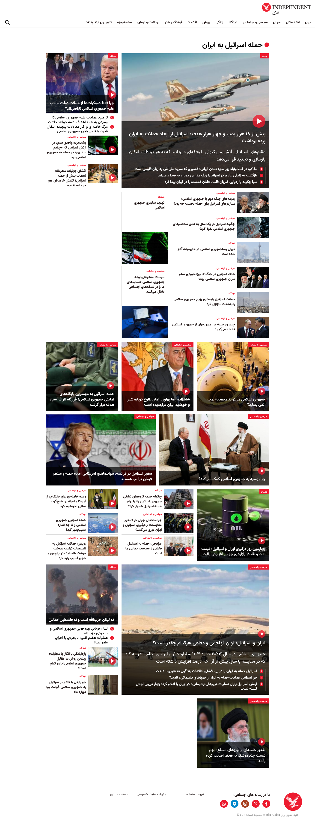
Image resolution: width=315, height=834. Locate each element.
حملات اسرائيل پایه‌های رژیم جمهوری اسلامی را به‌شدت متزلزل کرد (204, 302)
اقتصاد (192, 22)
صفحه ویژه (124, 22)
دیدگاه (233, 22)
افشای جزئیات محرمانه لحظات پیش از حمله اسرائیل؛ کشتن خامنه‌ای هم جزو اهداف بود (67, 178)
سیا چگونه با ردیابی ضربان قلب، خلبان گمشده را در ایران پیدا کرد (211, 182)
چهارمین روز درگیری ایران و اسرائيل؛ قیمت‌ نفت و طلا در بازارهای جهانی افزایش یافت (233, 551)
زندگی (219, 22)
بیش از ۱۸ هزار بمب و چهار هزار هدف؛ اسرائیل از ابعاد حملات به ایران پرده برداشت (197, 137)
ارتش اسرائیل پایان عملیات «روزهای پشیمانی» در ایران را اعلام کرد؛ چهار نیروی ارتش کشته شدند (196, 686)
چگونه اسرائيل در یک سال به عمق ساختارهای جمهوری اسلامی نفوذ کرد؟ (204, 226)
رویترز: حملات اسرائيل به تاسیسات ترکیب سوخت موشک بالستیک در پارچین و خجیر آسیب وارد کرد (67, 551)
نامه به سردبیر (119, 794)
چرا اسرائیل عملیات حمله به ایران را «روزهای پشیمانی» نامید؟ (213, 677)
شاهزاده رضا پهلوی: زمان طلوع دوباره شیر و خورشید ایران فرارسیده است (158, 402)
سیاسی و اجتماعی (255, 22)
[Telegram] (234, 804)
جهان (276, 22)
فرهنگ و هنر (173, 22)
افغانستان (293, 22)
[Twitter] (256, 804)
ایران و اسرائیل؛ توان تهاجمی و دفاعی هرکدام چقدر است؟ (209, 643)
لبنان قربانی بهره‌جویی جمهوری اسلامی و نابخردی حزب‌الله (79, 631)
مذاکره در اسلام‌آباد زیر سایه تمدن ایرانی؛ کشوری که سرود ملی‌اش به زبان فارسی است (195, 169)
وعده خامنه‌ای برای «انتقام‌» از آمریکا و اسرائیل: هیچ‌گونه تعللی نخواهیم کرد (66, 501)
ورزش (206, 22)
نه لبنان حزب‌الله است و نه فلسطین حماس (81, 620)
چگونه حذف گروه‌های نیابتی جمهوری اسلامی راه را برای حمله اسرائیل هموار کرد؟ (142, 501)
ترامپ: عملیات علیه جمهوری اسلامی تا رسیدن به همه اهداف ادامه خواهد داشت (78, 119)
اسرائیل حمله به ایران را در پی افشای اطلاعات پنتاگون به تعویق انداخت (206, 671)
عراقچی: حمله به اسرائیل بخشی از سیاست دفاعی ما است (143, 548)
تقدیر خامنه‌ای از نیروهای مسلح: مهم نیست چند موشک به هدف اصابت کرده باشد (235, 755)
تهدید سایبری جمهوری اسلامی (149, 205)
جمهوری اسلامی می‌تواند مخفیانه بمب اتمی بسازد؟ (236, 402)
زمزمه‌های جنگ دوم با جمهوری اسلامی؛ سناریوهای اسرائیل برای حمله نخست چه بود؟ (204, 201)
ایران (308, 22)
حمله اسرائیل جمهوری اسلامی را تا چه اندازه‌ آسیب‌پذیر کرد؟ (71, 525)
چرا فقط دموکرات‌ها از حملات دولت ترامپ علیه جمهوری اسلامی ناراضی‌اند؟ (82, 106)
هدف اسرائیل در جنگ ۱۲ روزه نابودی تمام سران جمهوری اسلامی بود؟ (207, 276)
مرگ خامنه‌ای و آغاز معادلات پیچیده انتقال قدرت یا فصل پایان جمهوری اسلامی (77, 129)
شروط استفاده (195, 794)
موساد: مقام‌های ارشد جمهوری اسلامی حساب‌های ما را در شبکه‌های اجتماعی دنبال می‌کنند (145, 284)
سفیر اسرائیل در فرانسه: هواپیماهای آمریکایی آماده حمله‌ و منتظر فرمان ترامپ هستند (102, 476)
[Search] (7, 22)
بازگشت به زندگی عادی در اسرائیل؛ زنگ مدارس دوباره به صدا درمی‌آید (207, 175)
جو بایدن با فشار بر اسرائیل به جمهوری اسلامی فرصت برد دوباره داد (66, 687)
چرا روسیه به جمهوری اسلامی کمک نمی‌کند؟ (232, 479)
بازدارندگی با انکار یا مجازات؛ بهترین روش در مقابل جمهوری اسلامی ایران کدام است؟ (67, 661)
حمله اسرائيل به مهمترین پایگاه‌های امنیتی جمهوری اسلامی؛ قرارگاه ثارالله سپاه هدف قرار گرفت (82, 399)
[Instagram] (245, 804)
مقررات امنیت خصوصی (151, 794)
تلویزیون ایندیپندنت (98, 22)
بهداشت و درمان (148, 22)
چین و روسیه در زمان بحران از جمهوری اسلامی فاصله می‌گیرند (203, 327)
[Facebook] (266, 804)
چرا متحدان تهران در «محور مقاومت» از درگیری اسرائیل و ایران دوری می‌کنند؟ (142, 525)
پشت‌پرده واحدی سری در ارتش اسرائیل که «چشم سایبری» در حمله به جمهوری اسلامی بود (66, 150)
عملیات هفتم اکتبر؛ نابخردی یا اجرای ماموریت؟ (81, 640)
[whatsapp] (224, 804)
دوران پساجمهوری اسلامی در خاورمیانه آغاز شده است (206, 251)
